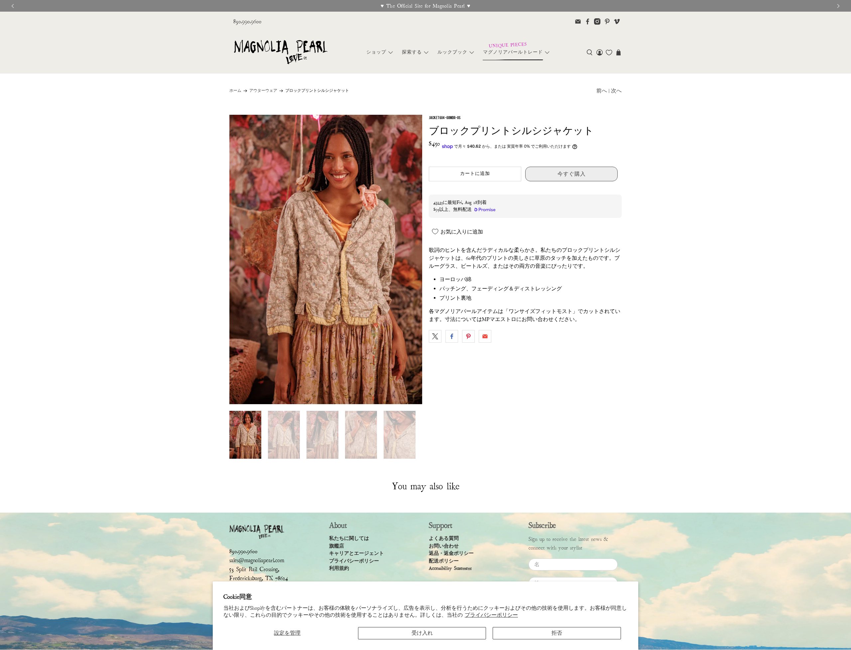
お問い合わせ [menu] (444, 546)
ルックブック (452, 52)
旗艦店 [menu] (336, 546)
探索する (412, 52)
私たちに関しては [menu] (349, 538)
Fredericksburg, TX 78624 (258, 578)
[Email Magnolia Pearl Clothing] (578, 21)
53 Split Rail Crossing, (254, 569)
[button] (589, 52)
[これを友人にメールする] (485, 336)
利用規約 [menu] (339, 568)
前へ (601, 90)
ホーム (235, 91)
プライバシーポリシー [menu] (354, 561)
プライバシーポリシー (491, 615)
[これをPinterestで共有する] (468, 336)
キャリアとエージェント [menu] (356, 553)
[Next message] (838, 6)
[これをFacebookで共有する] (451, 336)
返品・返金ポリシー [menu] (451, 553)
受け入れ (422, 633)
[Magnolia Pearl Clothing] (280, 52)
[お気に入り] (609, 52)
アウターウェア (263, 91)
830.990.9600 (247, 21)
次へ (616, 90)
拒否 (556, 633)
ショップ (376, 52)
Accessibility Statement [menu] (450, 568)
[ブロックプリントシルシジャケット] (325, 259)
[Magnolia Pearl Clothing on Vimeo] (617, 21)
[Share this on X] (435, 336)
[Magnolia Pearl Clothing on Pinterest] (607, 21)
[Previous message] (13, 6)
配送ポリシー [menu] (444, 561)
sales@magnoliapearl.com (256, 560)
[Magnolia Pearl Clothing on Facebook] (587, 21)
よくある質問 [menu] (444, 538)
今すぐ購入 (571, 174)
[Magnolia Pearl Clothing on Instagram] (597, 21)
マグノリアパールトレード (513, 52)
